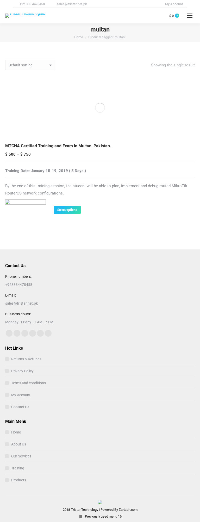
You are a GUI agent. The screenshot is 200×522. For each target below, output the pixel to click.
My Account (20, 395)
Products (18, 480)
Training (17, 468)
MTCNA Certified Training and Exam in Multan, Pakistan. (58, 145)
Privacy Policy (22, 371)
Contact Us (20, 407)
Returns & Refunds (26, 359)
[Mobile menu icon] (189, 15)
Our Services (21, 456)
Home (16, 432)
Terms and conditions (28, 383)
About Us (18, 444)
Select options (67, 210)
